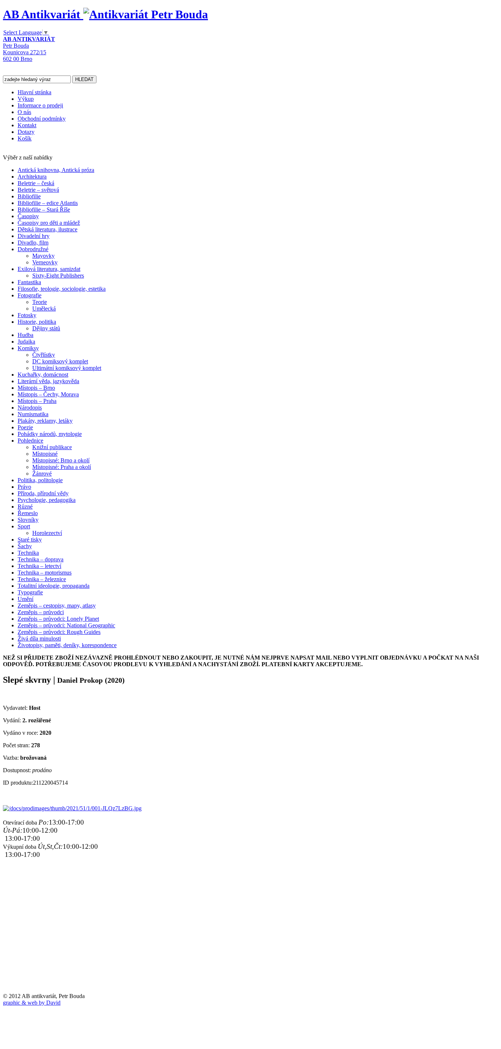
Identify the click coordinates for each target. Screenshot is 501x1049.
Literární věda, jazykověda (48, 381)
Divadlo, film (33, 242)
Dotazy (26, 132)
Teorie (39, 302)
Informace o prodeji (40, 105)
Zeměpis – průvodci (41, 612)
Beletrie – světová (38, 190)
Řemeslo (28, 513)
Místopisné (45, 454)
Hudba (25, 335)
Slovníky (28, 520)
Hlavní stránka (34, 92)
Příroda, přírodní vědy (43, 493)
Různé (25, 506)
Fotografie (29, 295)
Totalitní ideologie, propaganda (53, 586)
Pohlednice (30, 440)
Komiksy (28, 348)
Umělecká (44, 308)
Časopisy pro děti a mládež (49, 223)
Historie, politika (37, 322)
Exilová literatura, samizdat (49, 269)
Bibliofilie (29, 196)
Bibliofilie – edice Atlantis (48, 203)
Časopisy (28, 216)
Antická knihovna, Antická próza (56, 170)
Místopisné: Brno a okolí (60, 460)
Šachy (25, 546)
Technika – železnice (42, 579)
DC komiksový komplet (60, 361)
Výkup (26, 99)
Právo (24, 487)
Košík (25, 138)
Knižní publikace (52, 447)
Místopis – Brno (36, 388)
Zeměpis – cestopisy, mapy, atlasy (57, 605)
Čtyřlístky (43, 355)
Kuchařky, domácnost (43, 374)
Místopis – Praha (37, 401)
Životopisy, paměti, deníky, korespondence (67, 645)
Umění (25, 599)
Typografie (30, 592)
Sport (24, 526)
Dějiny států (46, 328)
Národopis (30, 407)
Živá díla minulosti (39, 638)
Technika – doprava (40, 559)
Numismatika (33, 414)
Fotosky (27, 315)
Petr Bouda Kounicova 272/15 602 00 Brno (29, 49)
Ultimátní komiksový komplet (66, 368)
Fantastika (29, 282)
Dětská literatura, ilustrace (47, 229)
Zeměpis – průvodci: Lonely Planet (58, 619)
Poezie (25, 427)
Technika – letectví (39, 566)
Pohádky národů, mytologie (50, 434)
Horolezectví (47, 533)
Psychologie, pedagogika (47, 500)
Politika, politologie (40, 480)
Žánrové (42, 473)
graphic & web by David (32, 1003)
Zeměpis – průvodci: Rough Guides (59, 632)
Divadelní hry (34, 236)
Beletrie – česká (36, 183)
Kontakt (27, 125)
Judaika (26, 341)
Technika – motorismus (45, 572)
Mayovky (43, 256)
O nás (24, 112)
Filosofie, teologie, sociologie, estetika (62, 289)
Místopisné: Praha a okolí (61, 467)
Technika (28, 553)
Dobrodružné (33, 249)
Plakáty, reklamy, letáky (45, 421)
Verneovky (45, 262)
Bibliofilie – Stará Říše (44, 209)
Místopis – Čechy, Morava (48, 394)
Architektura (32, 176)
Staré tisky (30, 539)
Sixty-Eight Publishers (58, 275)
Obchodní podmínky (42, 118)
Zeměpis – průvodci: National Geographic (66, 625)
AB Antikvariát (43, 14)
